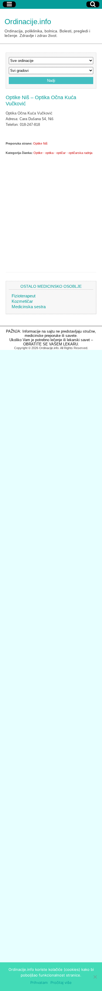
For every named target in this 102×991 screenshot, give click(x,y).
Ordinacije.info (28, 21)
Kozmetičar (22, 301)
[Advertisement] (51, 212)
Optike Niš (40, 143)
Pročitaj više (61, 982)
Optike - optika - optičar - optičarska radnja (62, 153)
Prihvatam (39, 982)
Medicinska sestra (29, 306)
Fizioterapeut (23, 295)
